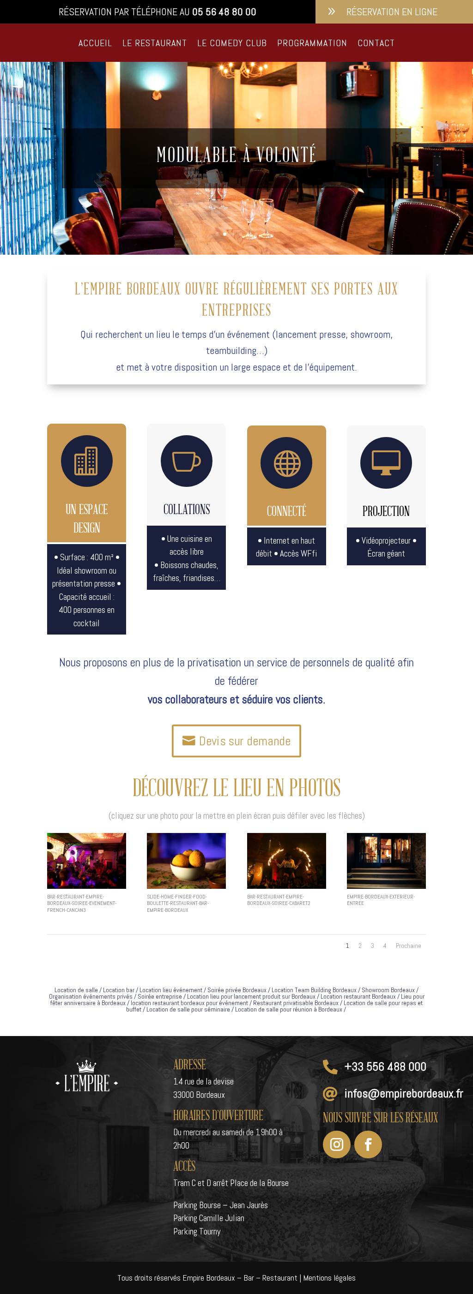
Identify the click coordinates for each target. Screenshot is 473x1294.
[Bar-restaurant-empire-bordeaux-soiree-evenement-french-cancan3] (86, 886)
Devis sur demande (245, 740)
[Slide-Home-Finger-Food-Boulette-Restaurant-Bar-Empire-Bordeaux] (186, 886)
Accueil (95, 43)
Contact (376, 43)
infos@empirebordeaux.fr (404, 1093)
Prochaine (408, 945)
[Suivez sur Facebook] (368, 1144)
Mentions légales (329, 1277)
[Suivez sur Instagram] (337, 1144)
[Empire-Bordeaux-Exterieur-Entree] (386, 886)
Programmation (312, 43)
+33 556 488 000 (385, 1066)
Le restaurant (154, 43)
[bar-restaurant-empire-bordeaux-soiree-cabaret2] (286, 886)
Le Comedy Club (232, 43)
